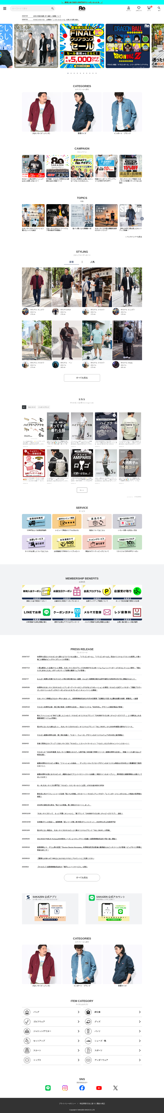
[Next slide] (115, 46)
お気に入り (139, 10)
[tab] (67, 73)
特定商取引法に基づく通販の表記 (92, 1103)
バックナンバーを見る (134, 237)
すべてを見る (82, 378)
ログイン (128, 10)
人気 (92, 262)
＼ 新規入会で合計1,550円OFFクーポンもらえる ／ (82, 2)
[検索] (52, 8)
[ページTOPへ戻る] (144, 1111)
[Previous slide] (48, 46)
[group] (33, 168)
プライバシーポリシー (67, 1103)
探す (159, 10)
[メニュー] (4, 8)
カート (149, 10)
